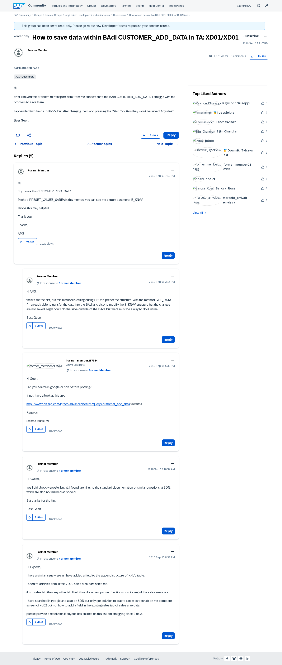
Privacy (36, 658)
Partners (126, 5)
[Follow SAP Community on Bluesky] (234, 658)
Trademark (110, 658)
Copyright (69, 658)
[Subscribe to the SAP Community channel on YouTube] (240, 658)
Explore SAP (244, 5)
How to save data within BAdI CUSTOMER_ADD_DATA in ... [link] (159, 15)
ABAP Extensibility (25, 76)
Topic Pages (176, 5)
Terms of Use (52, 658)
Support (125, 658)
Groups (91, 5)
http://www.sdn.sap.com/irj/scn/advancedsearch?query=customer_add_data (78, 404)
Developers (108, 5)
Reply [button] (171, 135)
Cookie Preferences (146, 658)
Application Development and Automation (87, 15)
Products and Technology (66, 5)
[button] (252, 56)
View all (198, 212)
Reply (168, 255)
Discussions (119, 15)
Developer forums (114, 25)
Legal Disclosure (89, 658)
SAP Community (22, 15)
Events (140, 5)
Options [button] (265, 36)
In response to (60, 283)
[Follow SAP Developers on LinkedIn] (247, 658)
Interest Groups (53, 15)
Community (37, 5)
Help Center (156, 5)
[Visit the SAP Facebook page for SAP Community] (227, 658)
